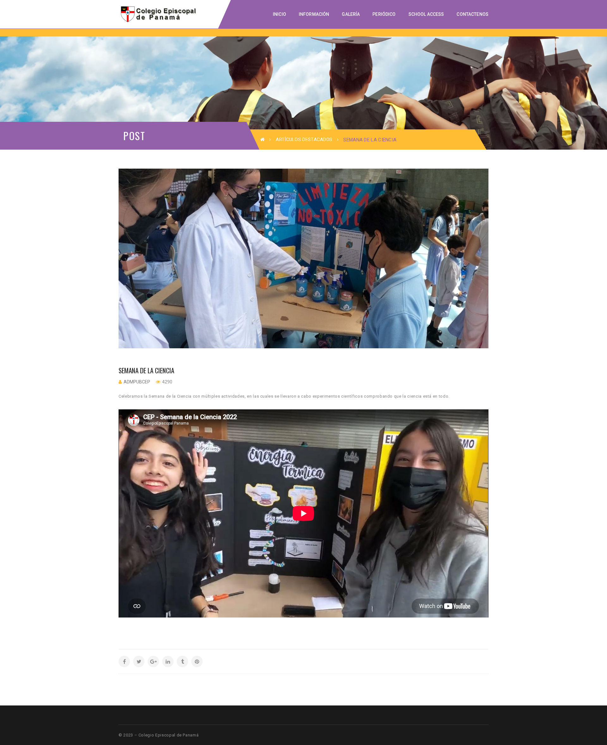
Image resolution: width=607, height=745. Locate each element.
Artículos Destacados (304, 139)
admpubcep (137, 381)
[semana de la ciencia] (303, 258)
